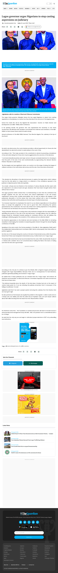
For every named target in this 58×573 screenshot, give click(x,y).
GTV (54, 8)
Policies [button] (23, 564)
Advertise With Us (15, 564)
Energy (6, 552)
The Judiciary (25, 346)
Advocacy (6, 554)
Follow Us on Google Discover (34, 26)
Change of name (49, 558)
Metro (15, 8)
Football (35, 550)
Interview (47, 550)
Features (35, 546)
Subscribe (29, 537)
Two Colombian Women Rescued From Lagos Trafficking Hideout (28, 440)
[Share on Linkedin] (22, 27)
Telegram (13, 363)
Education (22, 552)
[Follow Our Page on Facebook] (20, 522)
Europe (22, 548)
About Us (6, 564)
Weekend (47, 548)
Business (27, 8)
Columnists (23, 556)
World (34, 558)
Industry (35, 552)
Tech (48, 8)
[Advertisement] (29, 256)
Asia (5, 558)
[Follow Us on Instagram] (29, 522)
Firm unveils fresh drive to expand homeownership (24, 446)
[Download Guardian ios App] (35, 527)
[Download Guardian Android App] (23, 527)
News (5, 8)
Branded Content (8, 560)
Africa (5, 556)
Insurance (35, 554)
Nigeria (22, 558)
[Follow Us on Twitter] (24, 522)
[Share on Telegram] (18, 27)
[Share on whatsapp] (14, 27)
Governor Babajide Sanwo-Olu (14, 346)
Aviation (6, 548)
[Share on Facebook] (23, 352)
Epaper (10, 8)
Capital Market (8, 550)
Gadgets (47, 554)
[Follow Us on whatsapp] (37, 522)
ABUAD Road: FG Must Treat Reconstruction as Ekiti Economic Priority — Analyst (32, 433)
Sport (33, 8)
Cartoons (22, 554)
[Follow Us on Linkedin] (33, 522)
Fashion (35, 548)
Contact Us (31, 564)
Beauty (22, 550)
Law (46, 556)
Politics (21, 8)
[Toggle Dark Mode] (49, 3)
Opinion (43, 8)
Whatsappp (34, 363)
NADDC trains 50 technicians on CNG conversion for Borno (26, 452)
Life (38, 8)
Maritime (35, 556)
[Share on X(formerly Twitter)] (10, 27)
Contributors (7, 546)
